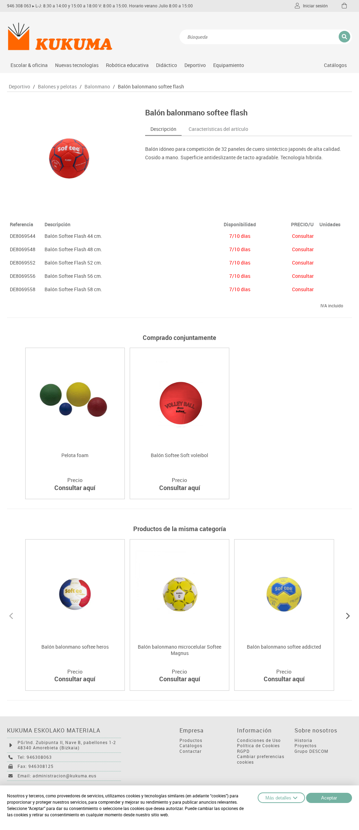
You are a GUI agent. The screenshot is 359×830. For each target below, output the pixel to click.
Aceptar (329, 798)
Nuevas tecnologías (77, 65)
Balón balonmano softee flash (151, 86)
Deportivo (195, 65)
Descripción (163, 129)
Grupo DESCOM (311, 751)
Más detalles (278, 798)
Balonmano (97, 86)
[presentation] (11, 615)
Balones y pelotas (57, 86)
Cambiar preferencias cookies (260, 759)
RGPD (243, 751)
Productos (191, 740)
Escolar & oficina (29, 65)
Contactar (191, 751)
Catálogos (335, 65)
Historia (303, 740)
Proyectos (305, 745)
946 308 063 (19, 5)
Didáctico (166, 65)
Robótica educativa (127, 65)
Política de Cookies (258, 745)
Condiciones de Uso (259, 740)
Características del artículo (218, 129)
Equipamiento (228, 65)
